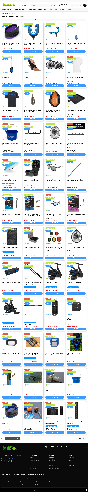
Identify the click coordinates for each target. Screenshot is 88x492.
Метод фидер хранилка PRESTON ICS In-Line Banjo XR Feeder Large (32, 111)
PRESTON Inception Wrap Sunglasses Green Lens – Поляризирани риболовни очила (54, 180)
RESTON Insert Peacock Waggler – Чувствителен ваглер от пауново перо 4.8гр (75, 180)
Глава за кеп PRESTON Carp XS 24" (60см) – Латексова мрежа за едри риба (75, 249)
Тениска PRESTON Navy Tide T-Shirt (11, 110)
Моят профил (71, 457)
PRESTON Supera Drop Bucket (31, 389)
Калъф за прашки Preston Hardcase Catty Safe (76, 354)
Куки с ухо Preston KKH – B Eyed (32, 422)
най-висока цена (19, 19)
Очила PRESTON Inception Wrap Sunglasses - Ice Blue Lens (53, 215)
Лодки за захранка (53, 463)
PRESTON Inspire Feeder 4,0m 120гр (33, 318)
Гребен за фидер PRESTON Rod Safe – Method (54, 44)
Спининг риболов (53, 460)
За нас (31, 457)
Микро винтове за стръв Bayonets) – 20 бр (11, 215)
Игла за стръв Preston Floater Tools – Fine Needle (76, 44)
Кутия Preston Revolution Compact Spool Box (11, 283)
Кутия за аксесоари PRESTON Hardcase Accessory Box (31, 248)
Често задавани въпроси (35, 463)
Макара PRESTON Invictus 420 (74, 282)
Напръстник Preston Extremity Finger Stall (31, 76)
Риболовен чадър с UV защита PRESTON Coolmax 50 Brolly (10, 179)
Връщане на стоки (72, 465)
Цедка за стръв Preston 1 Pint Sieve (11, 353)
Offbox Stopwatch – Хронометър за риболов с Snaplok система (33, 179)
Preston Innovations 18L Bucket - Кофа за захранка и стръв (10, 144)
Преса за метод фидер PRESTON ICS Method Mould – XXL (11, 44)
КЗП (37, 484)
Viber (20, 455)
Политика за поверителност (36, 460)
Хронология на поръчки (74, 459)
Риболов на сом (52, 462)
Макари (51, 465)
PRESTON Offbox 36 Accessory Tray (53, 318)
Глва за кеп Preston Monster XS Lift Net (54, 76)
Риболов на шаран (53, 457)
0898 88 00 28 (64, 4)
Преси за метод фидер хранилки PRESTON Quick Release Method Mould (53, 249)
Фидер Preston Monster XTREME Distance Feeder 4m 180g (32, 354)
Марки (31, 465)
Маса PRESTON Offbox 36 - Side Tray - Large (76, 111)
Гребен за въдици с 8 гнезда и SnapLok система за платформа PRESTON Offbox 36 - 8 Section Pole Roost (75, 145)
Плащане (10, 1)
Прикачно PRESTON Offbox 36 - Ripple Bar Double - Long (31, 144)
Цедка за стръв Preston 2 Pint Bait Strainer (75, 318)
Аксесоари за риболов (54, 468)
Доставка (4, 1)
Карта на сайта (33, 468)
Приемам (83, 490)
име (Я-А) (31, 19)
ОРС (35, 484)
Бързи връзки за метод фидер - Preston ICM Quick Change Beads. (32, 215)
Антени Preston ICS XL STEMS (9, 389)
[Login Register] (72, 5)
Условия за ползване (34, 462)
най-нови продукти (38, 19)
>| (18, 438)
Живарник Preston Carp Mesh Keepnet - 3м (74, 422)
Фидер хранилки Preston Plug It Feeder (53, 389)
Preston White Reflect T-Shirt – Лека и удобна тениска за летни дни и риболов (76, 77)
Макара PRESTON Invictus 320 (52, 282)
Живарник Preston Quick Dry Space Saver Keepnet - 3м (54, 422)
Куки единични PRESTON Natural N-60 (76, 215)
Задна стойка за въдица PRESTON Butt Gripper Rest (32, 44)
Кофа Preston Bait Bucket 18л (74, 389)
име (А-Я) (26, 19)
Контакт (70, 463)
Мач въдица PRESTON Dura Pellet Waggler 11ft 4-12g (32, 283)
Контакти (17, 1)
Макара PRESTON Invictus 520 (9, 318)
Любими (70, 460)
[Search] (51, 5)
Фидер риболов (52, 459)
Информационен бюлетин (74, 462)
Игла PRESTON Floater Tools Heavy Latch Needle (10, 76)
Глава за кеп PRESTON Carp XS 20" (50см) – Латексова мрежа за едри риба (54, 145)
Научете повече (22, 490)
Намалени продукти (34, 466)
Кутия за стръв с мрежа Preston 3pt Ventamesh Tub (54, 354)
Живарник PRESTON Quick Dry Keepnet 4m (10, 248)
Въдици (51, 466)
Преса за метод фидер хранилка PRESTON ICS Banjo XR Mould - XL (53, 111)
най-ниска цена (12, 19)
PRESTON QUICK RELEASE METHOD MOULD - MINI (10, 422)
